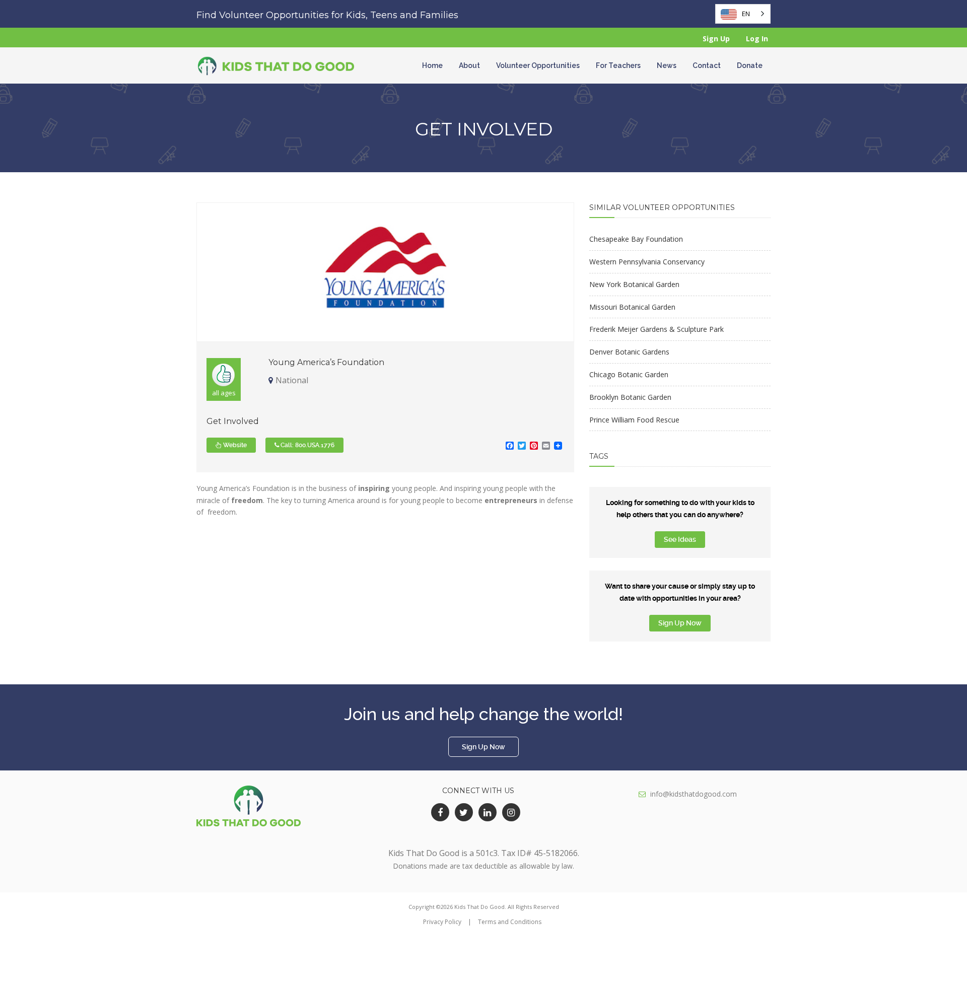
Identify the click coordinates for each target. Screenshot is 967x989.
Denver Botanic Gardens (629, 352)
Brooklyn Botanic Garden (630, 397)
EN (746, 13)
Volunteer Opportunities (538, 65)
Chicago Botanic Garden (628, 374)
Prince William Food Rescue (634, 420)
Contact (707, 65)
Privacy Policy (442, 921)
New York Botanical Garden (634, 284)
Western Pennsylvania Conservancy (647, 261)
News (666, 65)
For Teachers (618, 65)
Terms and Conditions (509, 921)
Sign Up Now (680, 623)
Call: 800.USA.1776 (306, 445)
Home (432, 65)
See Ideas (680, 539)
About (469, 65)
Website (234, 445)
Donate (750, 65)
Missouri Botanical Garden (632, 307)
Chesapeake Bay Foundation (636, 239)
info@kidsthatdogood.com (693, 794)
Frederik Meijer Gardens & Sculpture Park (656, 329)
